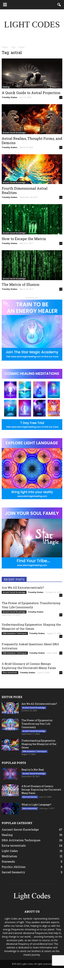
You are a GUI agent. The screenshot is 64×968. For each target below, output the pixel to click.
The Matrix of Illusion (20, 284)
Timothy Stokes (9, 97)
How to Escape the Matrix (24, 238)
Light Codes (10, 851)
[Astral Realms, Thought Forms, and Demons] (32, 119)
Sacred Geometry (13, 872)
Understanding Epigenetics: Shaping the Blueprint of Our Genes (31, 627)
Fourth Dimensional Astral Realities (24, 190)
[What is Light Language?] (10, 809)
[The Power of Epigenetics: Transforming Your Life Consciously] (10, 725)
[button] (59, 4)
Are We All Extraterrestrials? (23, 588)
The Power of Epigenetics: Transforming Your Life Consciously (31, 605)
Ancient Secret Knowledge (14, 132)
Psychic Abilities (13, 867)
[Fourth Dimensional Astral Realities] (32, 169)
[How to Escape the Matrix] (32, 219)
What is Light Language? (36, 804)
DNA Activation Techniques (15, 633)
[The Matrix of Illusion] (32, 265)
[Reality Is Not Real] (10, 774)
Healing (6, 87)
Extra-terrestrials (10, 672)
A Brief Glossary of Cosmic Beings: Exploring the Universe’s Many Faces (29, 666)
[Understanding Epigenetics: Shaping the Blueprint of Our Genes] (10, 745)
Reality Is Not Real (33, 769)
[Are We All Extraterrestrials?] (10, 708)
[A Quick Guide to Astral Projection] (32, 73)
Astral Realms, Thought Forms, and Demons (32, 140)
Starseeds (8, 861)
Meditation (9, 856)
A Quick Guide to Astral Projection (31, 92)
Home (5, 47)
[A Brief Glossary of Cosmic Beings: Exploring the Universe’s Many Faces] (10, 790)
